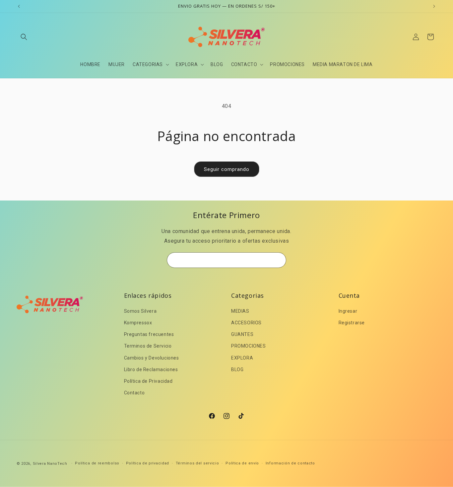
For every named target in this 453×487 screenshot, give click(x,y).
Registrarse (352, 322)
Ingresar (348, 311)
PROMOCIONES (248, 346)
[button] (24, 37)
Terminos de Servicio (148, 346)
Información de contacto (290, 463)
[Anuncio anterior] (19, 6)
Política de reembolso (97, 463)
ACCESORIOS (246, 322)
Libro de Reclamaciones (151, 369)
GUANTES (242, 334)
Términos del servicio (197, 463)
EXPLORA (242, 358)
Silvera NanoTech (50, 463)
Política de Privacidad (148, 381)
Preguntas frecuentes (149, 334)
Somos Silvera (140, 311)
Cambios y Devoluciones (151, 358)
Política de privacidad (147, 463)
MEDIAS (240, 311)
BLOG (237, 369)
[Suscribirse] (278, 260)
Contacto (134, 392)
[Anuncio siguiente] (434, 6)
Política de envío (242, 463)
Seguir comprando (226, 169)
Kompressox (138, 322)
